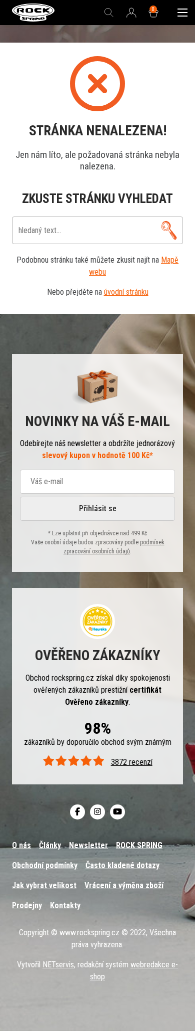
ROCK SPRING (139, 845)
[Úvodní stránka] (33, 13)
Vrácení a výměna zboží (124, 885)
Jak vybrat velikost (44, 885)
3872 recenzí (131, 762)
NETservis (58, 964)
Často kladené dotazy (123, 865)
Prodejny (27, 905)
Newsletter (88, 845)
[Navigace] (182, 12)
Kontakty (65, 905)
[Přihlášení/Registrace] (131, 13)
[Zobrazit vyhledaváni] (109, 13)
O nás (21, 845)
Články (50, 845)
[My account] (169, 230)
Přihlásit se (97, 508)
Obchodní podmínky (45, 865)
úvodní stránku (126, 292)
